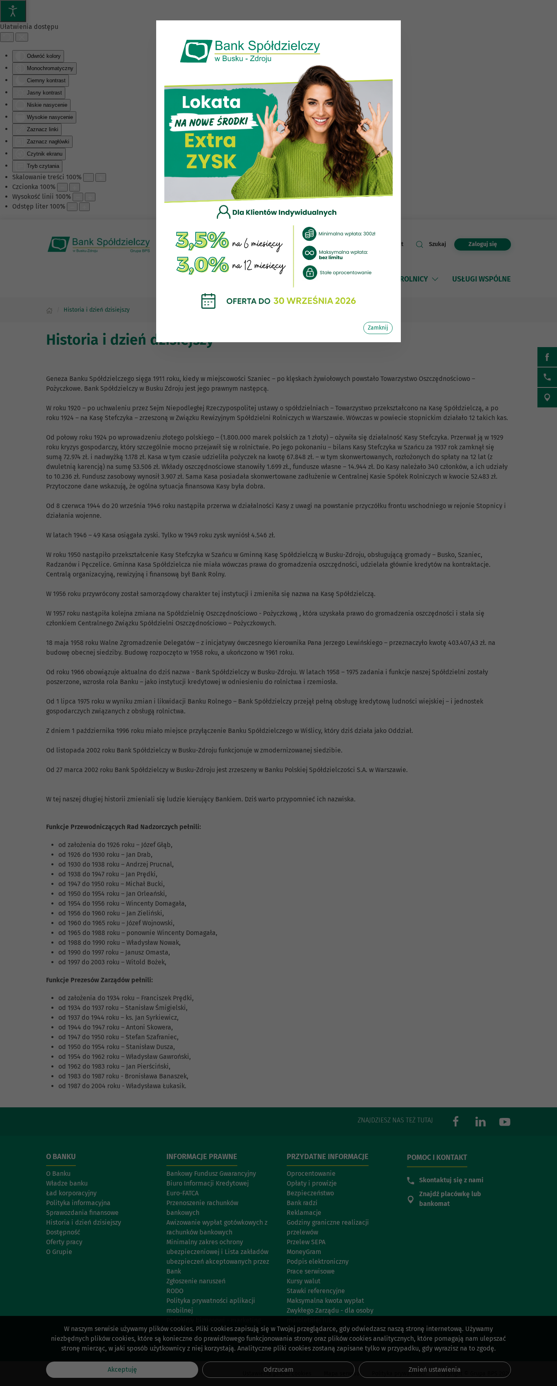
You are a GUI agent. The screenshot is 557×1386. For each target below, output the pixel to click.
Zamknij (378, 327)
